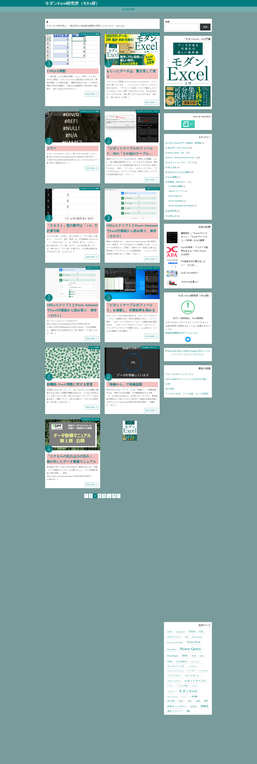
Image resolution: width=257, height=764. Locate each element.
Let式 (167, 384)
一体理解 (194, 696)
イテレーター (195, 662)
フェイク (194, 685)
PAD (186, 637)
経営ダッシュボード (177, 706)
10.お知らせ (171, 216)
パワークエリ (173, 675)
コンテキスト (192, 666)
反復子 (181, 701)
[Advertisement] (188, 510)
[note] (188, 124)
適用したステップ (174, 711)
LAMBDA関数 (175, 186)
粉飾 (206, 701)
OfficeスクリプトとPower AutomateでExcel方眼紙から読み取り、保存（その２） (132, 231)
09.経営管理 (171, 211)
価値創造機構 (128, 9)
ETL (201, 631)
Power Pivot (193, 641)
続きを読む (91, 94)
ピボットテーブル (195, 680)
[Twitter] (188, 339)
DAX (192, 631)
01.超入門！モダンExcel (150, 34)
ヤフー (184, 696)
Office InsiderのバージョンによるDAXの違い (186, 379)
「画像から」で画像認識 (124, 384)
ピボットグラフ (173, 681)
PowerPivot (171, 650)
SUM (194, 656)
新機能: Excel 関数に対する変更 (70, 384)
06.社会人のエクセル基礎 (90, 34)
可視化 (189, 701)
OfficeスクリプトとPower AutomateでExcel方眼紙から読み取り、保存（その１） (72, 310)
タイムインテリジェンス (175, 671)
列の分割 (169, 389)
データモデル (203, 671)
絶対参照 (193, 706)
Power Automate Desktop (175, 642)
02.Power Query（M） (175, 153)
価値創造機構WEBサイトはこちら (181, 333)
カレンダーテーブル (175, 666)
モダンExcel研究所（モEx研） (72, 3)
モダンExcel (188, 691)
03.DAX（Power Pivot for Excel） (180, 157)
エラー (52, 148)
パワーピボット (191, 675)
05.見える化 (171, 167)
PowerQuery (172, 656)
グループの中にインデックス (179, 374)
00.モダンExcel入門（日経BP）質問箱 (183, 143)
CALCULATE (180, 632)
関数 (188, 711)
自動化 (205, 706)
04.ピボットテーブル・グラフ (147, 111)
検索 (167, 22)
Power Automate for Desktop (181, 205)
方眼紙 (198, 701)
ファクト (170, 685)
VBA (169, 661)
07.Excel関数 (94, 347)
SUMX (202, 656)
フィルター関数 (182, 685)
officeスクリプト (152, 188)
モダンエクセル (172, 696)
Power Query (190, 649)
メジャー (171, 692)
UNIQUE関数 (56, 71)
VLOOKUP (181, 661)
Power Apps (174, 196)
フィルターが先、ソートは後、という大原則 (186, 394)
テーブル (191, 671)
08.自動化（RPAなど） (150, 347)
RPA (185, 655)
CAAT (169, 632)
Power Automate (176, 201)
